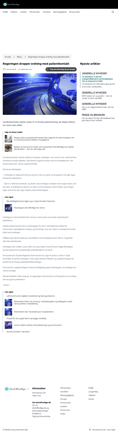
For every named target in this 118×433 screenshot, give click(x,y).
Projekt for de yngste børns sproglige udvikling (26, 318)
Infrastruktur (35, 12)
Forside (8, 57)
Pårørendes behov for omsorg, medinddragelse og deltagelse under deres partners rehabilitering (43, 302)
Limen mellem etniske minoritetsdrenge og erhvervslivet (38, 325)
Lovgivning (93, 392)
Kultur (63, 414)
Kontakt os (36, 413)
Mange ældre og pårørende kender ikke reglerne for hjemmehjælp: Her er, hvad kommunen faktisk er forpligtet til (44, 139)
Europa (63, 399)
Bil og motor (74, 12)
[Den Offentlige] (59, 4)
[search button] (113, 12)
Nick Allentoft (11, 69)
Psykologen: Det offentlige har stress (29, 208)
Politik (5, 12)
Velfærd (13, 12)
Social (91, 399)
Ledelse (23, 12)
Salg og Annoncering (41, 416)
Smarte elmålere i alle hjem (18, 332)
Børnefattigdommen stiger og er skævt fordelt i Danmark (31, 201)
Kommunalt (65, 403)
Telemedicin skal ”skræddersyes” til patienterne (34, 312)
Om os (35, 405)
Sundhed (46, 12)
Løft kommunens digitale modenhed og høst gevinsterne (31, 296)
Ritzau (19, 57)
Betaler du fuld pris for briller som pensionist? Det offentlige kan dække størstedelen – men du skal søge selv (44, 148)
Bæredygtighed (60, 12)
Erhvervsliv (65, 410)
